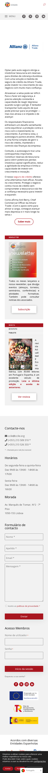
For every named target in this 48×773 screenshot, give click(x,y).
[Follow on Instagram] (37, 16)
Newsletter (14, 237)
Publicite (12, 333)
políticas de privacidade (27, 606)
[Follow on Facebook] (24, 16)
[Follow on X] (30, 16)
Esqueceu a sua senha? (15, 676)
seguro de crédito (23, 176)
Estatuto (13, 329)
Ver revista (24, 396)
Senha (9, 648)
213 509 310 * (23, 440)
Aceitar (8, 768)
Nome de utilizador (16, 635)
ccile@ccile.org (16, 435)
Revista (12, 325)
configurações (40, 761)
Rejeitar (20, 768)
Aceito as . (23, 606)
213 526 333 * (23, 444)
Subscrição (24, 309)
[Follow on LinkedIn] (43, 16)
